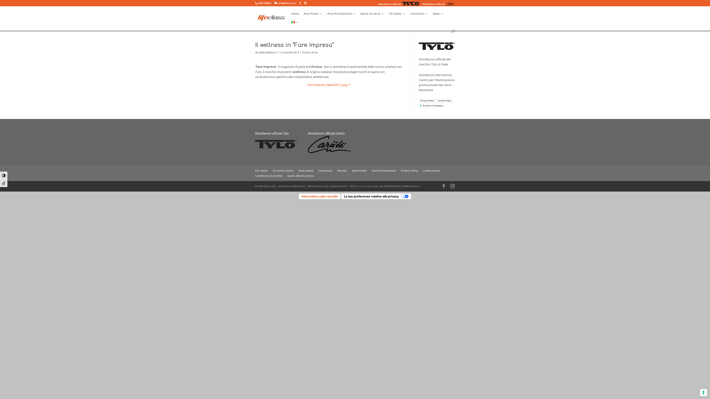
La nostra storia (283, 170)
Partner (342, 170)
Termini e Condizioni (432, 105)
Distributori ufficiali (389, 4)
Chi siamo (395, 13)
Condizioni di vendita (269, 176)
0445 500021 (264, 3)
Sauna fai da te (370, 13)
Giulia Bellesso (267, 52)
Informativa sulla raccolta (320, 196)
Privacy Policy (427, 100)
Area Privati (311, 13)
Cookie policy (431, 170)
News (436, 13)
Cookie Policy (444, 100)
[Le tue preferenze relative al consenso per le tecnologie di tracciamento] (703, 392)
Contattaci (417, 13)
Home (295, 13)
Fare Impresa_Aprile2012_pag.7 (328, 85)
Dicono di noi (310, 52)
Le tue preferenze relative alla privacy (371, 196)
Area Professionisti (339, 13)
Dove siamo (305, 170)
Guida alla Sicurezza (300, 176)
